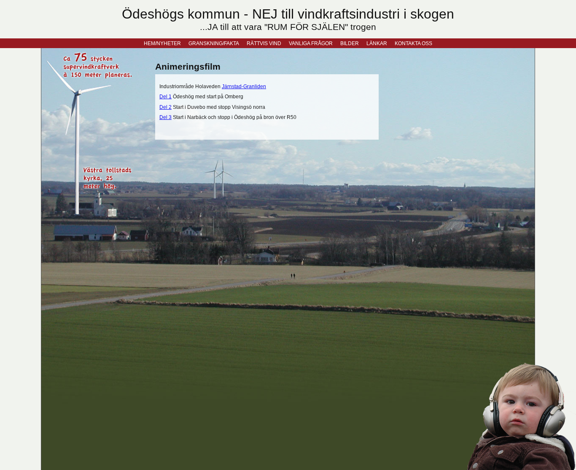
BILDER (349, 43)
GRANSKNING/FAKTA (213, 43)
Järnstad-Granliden (244, 86)
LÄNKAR (376, 43)
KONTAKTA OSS (413, 43)
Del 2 (165, 107)
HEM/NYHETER (162, 43)
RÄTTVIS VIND (264, 43)
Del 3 (165, 117)
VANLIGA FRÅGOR (311, 43)
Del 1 (165, 96)
